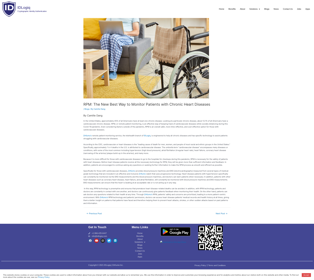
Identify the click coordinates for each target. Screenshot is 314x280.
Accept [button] (306, 275)
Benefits (232, 9)
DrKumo (131, 171)
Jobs (299, 9)
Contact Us (288, 9)
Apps (307, 9)
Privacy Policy (43, 277)
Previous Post (94, 213)
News (276, 9)
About (242, 9)
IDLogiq (147, 135)
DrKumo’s (87, 135)
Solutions (253, 9)
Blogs (266, 9)
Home (221, 9)
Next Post (221, 213)
